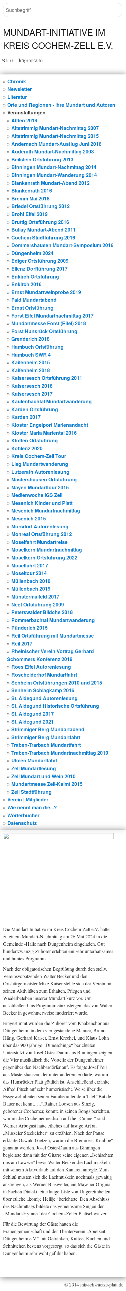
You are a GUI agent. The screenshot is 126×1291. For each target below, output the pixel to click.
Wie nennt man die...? (32, 807)
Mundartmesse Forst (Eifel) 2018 (48, 323)
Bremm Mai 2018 (30, 198)
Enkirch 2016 (26, 284)
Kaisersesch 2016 (32, 385)
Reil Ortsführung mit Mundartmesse (52, 635)
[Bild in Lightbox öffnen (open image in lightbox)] (58, 872)
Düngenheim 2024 (32, 253)
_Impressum (29, 59)
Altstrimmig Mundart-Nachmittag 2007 (55, 127)
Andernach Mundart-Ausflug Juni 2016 (56, 143)
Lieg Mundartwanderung (39, 463)
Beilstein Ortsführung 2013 (42, 159)
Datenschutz (22, 822)
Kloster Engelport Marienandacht (49, 424)
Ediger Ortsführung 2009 (40, 260)
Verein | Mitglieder (27, 799)
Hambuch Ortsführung (37, 346)
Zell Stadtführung (31, 791)
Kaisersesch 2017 (32, 393)
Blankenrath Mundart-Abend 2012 (50, 182)
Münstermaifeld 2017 (35, 596)
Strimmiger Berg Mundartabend (47, 729)
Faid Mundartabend (34, 299)
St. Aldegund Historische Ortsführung (55, 705)
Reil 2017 (21, 643)
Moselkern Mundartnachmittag (46, 549)
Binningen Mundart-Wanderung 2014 (54, 174)
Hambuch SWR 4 (31, 354)
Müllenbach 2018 (30, 580)
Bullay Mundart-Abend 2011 (43, 229)
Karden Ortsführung (34, 409)
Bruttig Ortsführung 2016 (40, 221)
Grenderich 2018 (30, 338)
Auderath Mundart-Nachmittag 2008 (52, 151)
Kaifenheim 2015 (30, 362)
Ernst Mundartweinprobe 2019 (46, 292)
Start (7, 59)
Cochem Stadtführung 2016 (43, 237)
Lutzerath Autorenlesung (40, 471)
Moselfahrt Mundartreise (39, 541)
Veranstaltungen (26, 112)
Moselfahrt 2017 (29, 565)
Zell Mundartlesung (33, 768)
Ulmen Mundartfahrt (34, 760)
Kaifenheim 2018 (30, 370)
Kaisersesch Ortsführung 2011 (46, 377)
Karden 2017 (26, 416)
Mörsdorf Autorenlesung (40, 526)
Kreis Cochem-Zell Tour (38, 455)
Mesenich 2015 (28, 518)
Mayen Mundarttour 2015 (40, 487)
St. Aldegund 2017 (32, 713)
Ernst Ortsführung (32, 307)
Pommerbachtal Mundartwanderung (53, 620)
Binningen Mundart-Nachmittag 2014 (53, 167)
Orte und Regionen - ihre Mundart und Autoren (61, 104)
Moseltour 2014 (29, 573)
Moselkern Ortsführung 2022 (44, 557)
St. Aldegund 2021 (32, 721)
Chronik (16, 81)
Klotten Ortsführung (34, 440)
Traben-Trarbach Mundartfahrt (46, 744)
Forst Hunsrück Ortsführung (44, 331)
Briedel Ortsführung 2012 (40, 206)
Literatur (17, 96)
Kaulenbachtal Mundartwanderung (51, 401)
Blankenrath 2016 (31, 190)
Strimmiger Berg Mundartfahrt (45, 737)
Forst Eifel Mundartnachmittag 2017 (52, 315)
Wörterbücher (23, 815)
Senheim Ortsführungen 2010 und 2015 (56, 682)
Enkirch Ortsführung (35, 276)
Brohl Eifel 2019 (29, 214)
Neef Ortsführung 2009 (37, 604)
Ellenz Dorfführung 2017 (39, 268)
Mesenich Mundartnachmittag (45, 510)
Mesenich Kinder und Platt (41, 502)
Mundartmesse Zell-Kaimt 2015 (47, 783)
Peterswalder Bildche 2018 (42, 612)
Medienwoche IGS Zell (36, 494)
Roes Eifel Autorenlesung (41, 666)
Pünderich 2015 (29, 627)
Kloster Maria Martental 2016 (44, 432)
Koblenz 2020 (27, 448)
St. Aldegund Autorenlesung (44, 698)
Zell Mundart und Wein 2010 (43, 776)
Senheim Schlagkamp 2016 (42, 690)
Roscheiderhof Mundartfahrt (44, 674)
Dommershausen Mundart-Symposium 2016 (62, 245)
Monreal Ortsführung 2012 (41, 534)
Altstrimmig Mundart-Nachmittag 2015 (55, 135)
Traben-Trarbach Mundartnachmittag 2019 (59, 752)
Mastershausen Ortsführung (44, 479)
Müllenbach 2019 (30, 588)
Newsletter (19, 88)
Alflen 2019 (24, 120)
